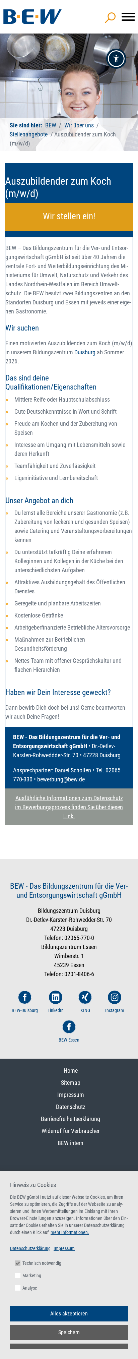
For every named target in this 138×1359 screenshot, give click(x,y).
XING (85, 1010)
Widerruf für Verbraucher (70, 1130)
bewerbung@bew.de (61, 779)
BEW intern (70, 1142)
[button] (116, 58)
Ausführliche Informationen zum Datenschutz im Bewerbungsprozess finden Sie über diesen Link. (69, 807)
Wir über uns (79, 125)
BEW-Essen (69, 1040)
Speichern (69, 1332)
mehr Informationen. (70, 1232)
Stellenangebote (29, 134)
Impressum (70, 1094)
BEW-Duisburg (25, 1010)
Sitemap (70, 1082)
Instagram (114, 1010)
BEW (51, 125)
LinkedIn (56, 1010)
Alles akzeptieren (69, 1313)
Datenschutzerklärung (30, 1248)
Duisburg (84, 352)
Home (71, 1070)
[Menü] (128, 17)
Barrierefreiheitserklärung (70, 1118)
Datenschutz (70, 1106)
